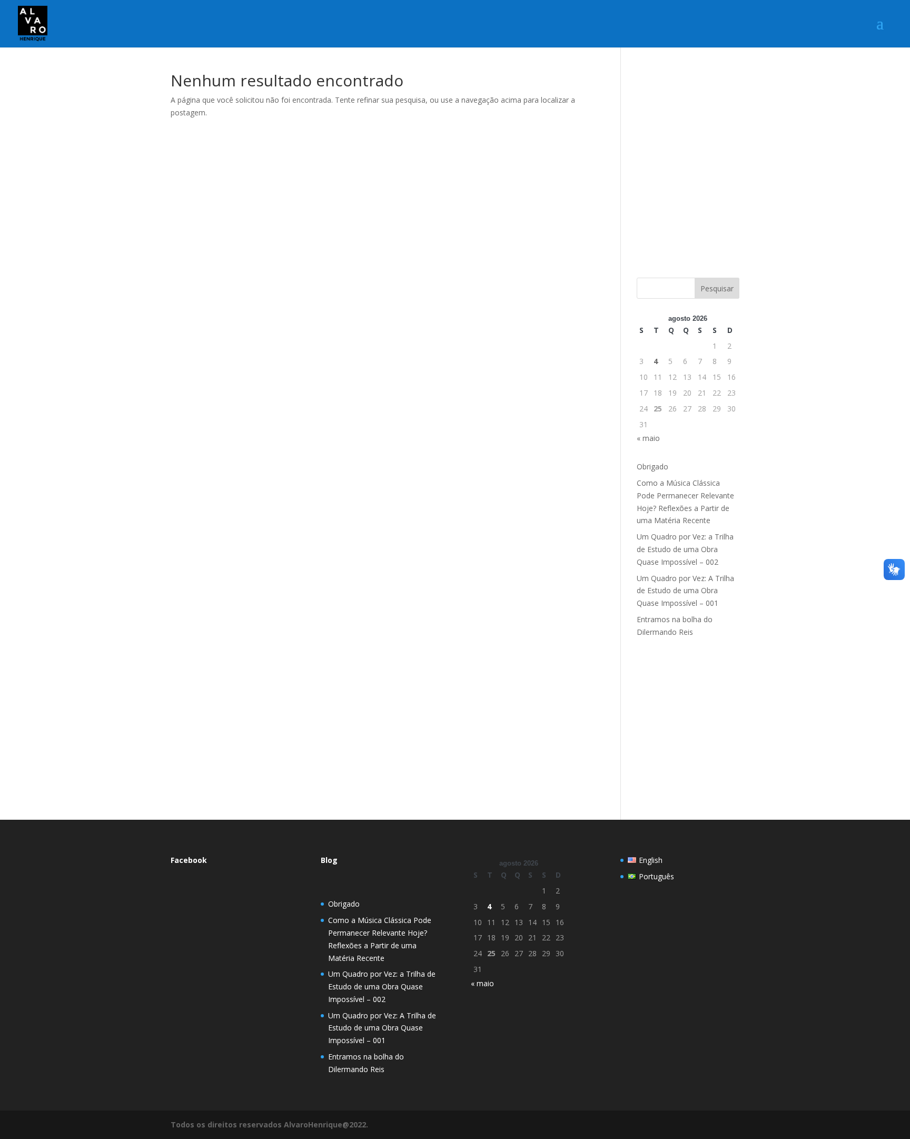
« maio (648, 438)
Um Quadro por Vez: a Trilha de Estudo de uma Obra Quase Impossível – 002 (685, 549)
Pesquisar (717, 288)
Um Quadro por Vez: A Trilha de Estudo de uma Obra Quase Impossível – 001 (685, 590)
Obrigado (652, 467)
